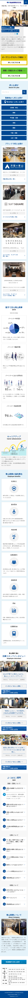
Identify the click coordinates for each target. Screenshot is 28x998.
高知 (11, 981)
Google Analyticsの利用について (14, 994)
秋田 (19, 969)
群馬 (24, 971)
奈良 (18, 977)
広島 (12, 979)
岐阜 (12, 976)
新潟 (14, 974)
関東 (4, 971)
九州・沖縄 (4, 983)
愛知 (9, 976)
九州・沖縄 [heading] (14, 138)
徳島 (23, 979)
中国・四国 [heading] (14, 133)
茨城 (19, 971)
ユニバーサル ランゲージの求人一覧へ (10, 255)
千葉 (17, 971)
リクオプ (16, 996)
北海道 (10, 969)
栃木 (21, 971)
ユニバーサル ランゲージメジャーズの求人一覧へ (10, 294)
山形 (21, 969)
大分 (18, 982)
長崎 (14, 982)
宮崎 (20, 982)
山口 (18, 979)
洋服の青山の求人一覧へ (9, 179)
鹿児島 (23, 982)
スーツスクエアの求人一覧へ (10, 217)
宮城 (17, 969)
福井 (20, 974)
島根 (16, 979)
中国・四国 (4, 980)
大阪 (9, 977)
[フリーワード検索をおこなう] (24, 92)
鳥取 (14, 979)
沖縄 (9, 984)
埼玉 (15, 971)
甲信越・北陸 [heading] (14, 118)
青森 (12, 969)
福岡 (9, 982)
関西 (4, 977)
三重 (14, 976)
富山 (16, 974)
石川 (18, 974)
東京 (9, 971)
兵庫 (12, 977)
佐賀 (12, 982)
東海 (4, 976)
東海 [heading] (14, 123)
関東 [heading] (14, 112)
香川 (20, 979)
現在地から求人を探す (15, 102)
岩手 (15, 969)
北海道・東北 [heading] (14, 107)
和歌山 (21, 977)
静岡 (16, 976)
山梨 (9, 974)
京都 (14, 977)
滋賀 (16, 977)
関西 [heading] (14, 128)
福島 (24, 969)
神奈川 (12, 971)
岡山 (9, 979)
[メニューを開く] (26, 2)
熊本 (16, 982)
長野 (12, 974)
